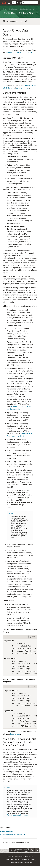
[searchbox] (30, 3)
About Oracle (19, 857)
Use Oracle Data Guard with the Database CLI (12, 834)
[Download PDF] (21, 21)
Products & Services (12, 860)
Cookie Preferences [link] (16, 862)
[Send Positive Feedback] (37, 850)
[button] (8, 2)
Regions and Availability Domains (17, 815)
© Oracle (10, 857)
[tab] (15, 637)
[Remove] (20, 3)
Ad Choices (28, 862)
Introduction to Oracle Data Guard (19, 52)
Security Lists (15, 734)
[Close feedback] (11, 850)
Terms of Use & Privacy (28, 860)
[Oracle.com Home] (4, 3)
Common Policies (22, 88)
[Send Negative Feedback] (32, 850)
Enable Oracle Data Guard (7, 831)
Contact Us (29, 857)
